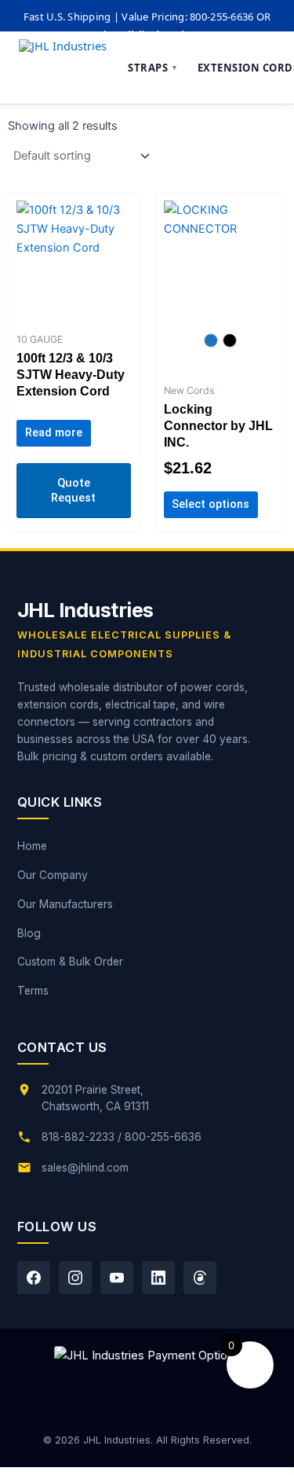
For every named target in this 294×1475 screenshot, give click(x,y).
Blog (29, 933)
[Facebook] (33, 1277)
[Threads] (199, 1277)
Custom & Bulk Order (70, 961)
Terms (33, 990)
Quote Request (73, 490)
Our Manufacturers (65, 904)
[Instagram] (75, 1277)
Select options (210, 504)
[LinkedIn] (158, 1277)
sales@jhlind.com (85, 1167)
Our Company (52, 875)
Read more (53, 432)
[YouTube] (116, 1277)
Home (32, 846)
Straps (153, 68)
